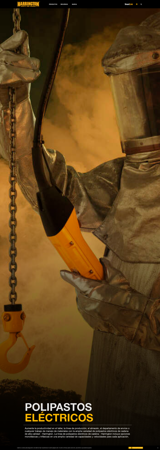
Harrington (29, 4)
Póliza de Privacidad (137, 447)
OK (130, 447)
